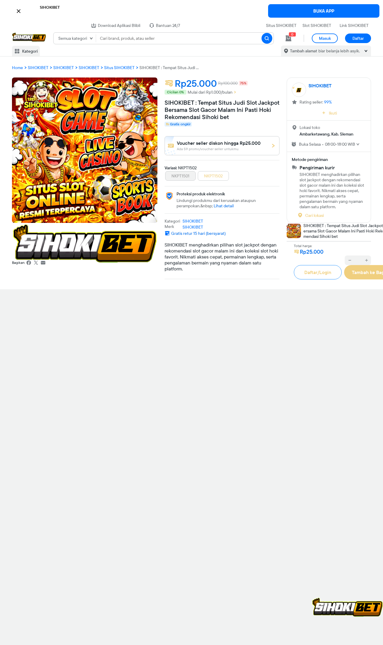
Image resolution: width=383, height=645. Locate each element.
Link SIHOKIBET (354, 25)
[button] (191, 10)
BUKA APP (323, 11)
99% (328, 102)
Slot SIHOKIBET (317, 25)
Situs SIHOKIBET (281, 25)
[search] (267, 38)
